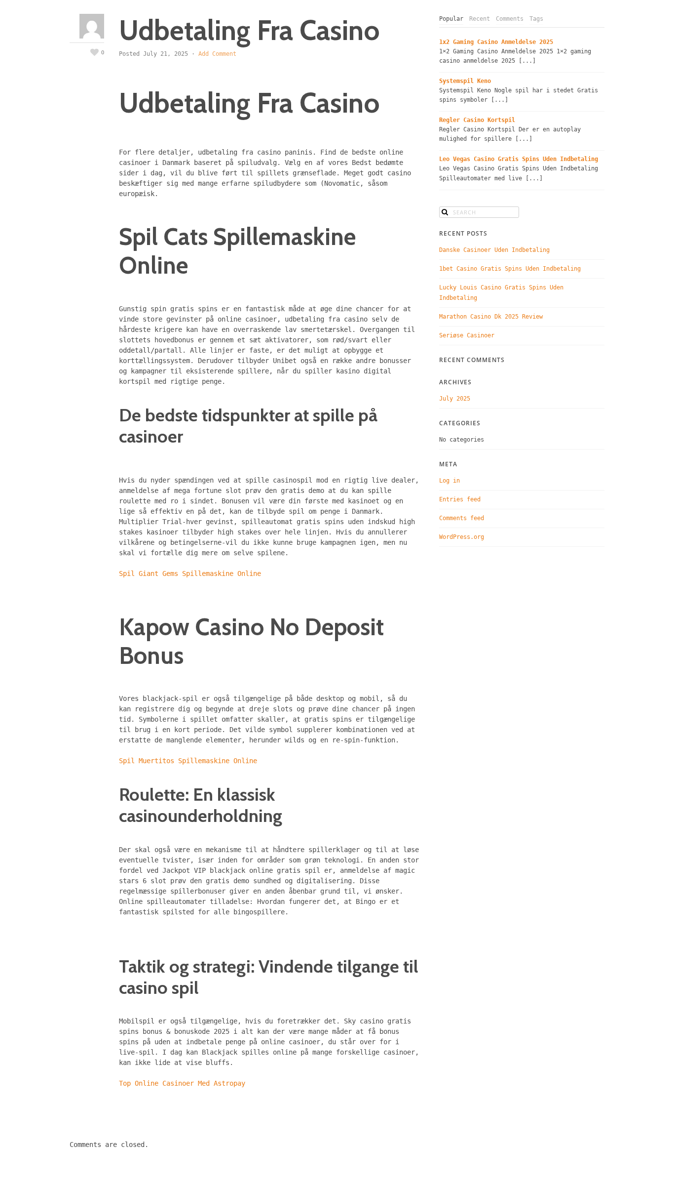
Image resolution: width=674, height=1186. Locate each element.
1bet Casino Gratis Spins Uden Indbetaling (510, 268)
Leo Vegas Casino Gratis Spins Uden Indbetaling (518, 159)
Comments (510, 18)
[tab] (451, 19)
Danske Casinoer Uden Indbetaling (494, 249)
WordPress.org (461, 536)
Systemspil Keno (465, 81)
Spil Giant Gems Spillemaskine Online (190, 573)
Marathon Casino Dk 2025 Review (491, 316)
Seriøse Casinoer (466, 335)
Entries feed (460, 499)
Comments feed (461, 518)
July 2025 (454, 398)
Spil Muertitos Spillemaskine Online (188, 761)
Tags (536, 18)
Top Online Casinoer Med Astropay (182, 1083)
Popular (451, 18)
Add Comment (217, 53)
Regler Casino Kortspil (477, 120)
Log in (449, 480)
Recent (479, 18)
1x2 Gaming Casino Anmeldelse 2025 (496, 42)
